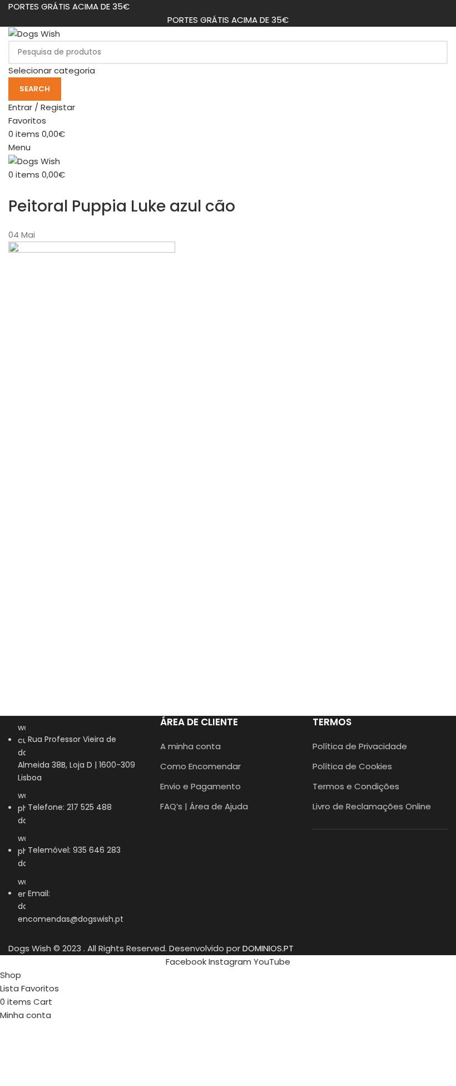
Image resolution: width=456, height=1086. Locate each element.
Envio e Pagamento (200, 786)
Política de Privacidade (360, 746)
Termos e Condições (356, 786)
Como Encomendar (200, 766)
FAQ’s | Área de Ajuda (204, 806)
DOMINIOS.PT (268, 948)
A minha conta (190, 746)
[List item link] (75, 828)
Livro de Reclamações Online (372, 806)
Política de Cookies (352, 766)
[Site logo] (34, 33)
